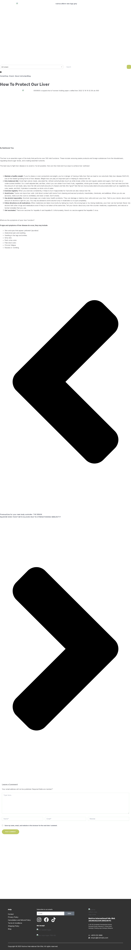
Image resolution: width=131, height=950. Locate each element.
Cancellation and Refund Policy (19, 920)
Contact (24, 76)
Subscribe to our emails (45, 909)
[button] (6, 76)
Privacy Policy (13, 917)
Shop (6, 76)
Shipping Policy (13, 926)
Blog (29, 76)
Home (2, 76)
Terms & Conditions (15, 923)
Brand (11, 76)
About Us (18, 76)
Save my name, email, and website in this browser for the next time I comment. (31, 825)
